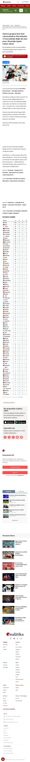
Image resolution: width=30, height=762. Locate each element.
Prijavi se (15, 472)
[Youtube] (17, 437)
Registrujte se (21, 475)
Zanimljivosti (6, 687)
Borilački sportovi (19, 679)
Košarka (17, 667)
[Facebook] (5, 437)
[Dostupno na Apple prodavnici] (9, 422)
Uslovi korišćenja (7, 737)
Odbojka (17, 674)
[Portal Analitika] (7, 2)
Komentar (5, 644)
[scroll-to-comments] (21, 10)
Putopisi (17, 659)
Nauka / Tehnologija (21, 696)
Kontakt (5, 733)
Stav (16, 644)
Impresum (5, 728)
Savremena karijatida (9, 709)
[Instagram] (9, 437)
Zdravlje (17, 654)
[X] (13, 437)
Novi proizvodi (19, 700)
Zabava (4, 690)
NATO (4, 647)
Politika (9, 5)
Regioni (17, 652)
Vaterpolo (18, 672)
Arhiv (4, 730)
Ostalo (17, 681)
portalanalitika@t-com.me (12, 722)
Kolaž (4, 685)
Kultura (5, 696)
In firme (17, 698)
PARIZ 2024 (17, 25)
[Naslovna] (3, 759)
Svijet (17, 690)
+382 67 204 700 (9, 719)
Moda (4, 692)
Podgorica (18, 649)
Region (17, 687)
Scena (4, 698)
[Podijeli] (16, 10)
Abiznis (27, 5)
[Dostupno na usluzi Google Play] (20, 422)
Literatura (5, 705)
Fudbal (17, 665)
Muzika (4, 700)
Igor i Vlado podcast (7, 748)
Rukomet (18, 669)
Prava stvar (18, 656)
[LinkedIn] (21, 437)
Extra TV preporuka (7, 750)
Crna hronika (21, 5)
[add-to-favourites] (26, 10)
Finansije (5, 665)
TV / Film (5, 703)
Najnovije (3, 5)
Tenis (17, 677)
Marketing (5, 667)
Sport (12, 25)
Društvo (14, 5)
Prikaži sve (15, 520)
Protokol (5, 649)
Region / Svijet (19, 685)
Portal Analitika (5, 25)
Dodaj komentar (15, 467)
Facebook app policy (8, 742)
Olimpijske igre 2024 (9, 402)
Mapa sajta (6, 740)
